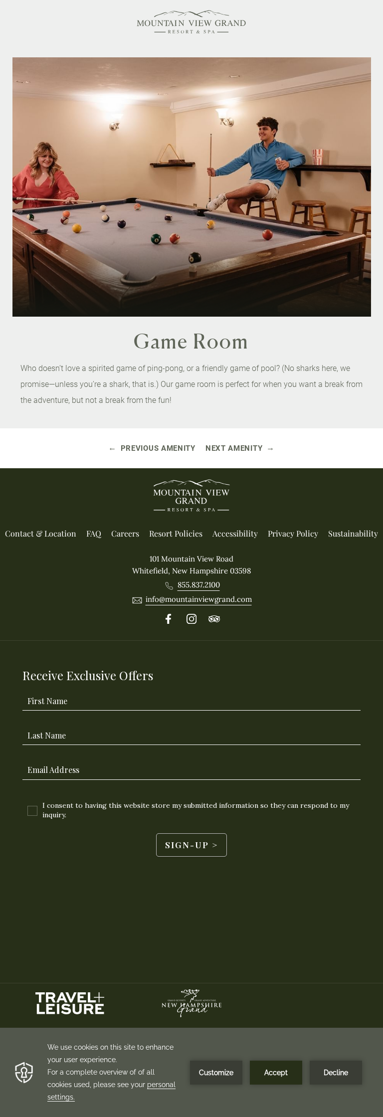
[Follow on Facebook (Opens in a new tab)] (168, 619)
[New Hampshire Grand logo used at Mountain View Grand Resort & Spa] (191, 1003)
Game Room (191, 341)
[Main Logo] (191, 23)
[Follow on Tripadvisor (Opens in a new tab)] (214, 619)
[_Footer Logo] (191, 497)
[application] (191, 1072)
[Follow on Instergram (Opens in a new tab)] (191, 619)
